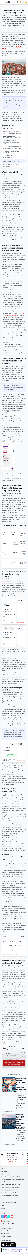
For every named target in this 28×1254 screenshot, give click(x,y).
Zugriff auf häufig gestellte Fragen (12, 1163)
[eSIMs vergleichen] (17, 2)
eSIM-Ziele (4, 1171)
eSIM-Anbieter (5, 1174)
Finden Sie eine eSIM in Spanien (10, 1187)
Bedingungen (5, 1233)
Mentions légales (6, 1236)
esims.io (4, 1044)
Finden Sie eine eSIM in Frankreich (11, 1177)
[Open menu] (2, 2)
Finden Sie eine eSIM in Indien (9, 1196)
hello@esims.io (6, 1221)
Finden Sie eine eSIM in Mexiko (10, 1193)
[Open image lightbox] (14, 66)
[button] (14, 611)
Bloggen (3, 1208)
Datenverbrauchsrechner (8, 1202)
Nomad (4, 862)
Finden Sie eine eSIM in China (9, 1190)
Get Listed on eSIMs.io (8, 1224)
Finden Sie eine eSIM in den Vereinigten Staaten (12, 1180)
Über (2, 1205)
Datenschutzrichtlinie (7, 1231)
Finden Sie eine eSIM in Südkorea (10, 1184)
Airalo (4, 583)
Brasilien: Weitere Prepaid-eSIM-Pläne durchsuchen (14, 1063)
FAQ (2, 1211)
